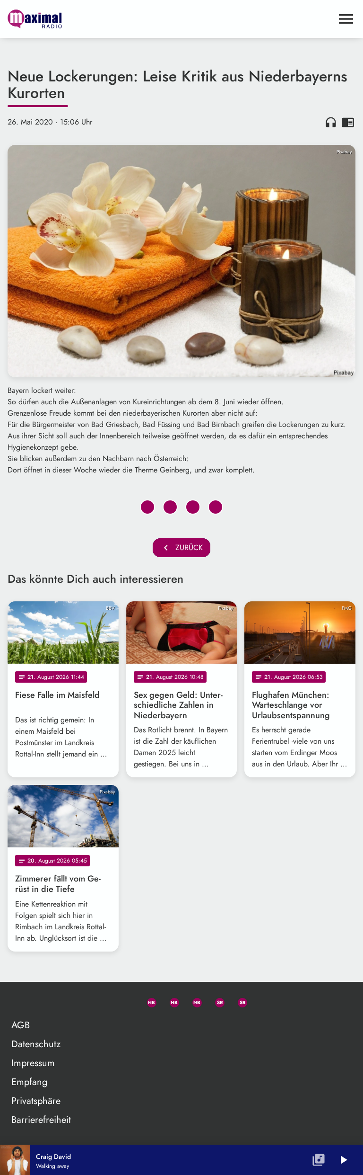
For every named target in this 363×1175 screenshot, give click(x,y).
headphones (330, 122)
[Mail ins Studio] (102, 1000)
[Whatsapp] (147, 1000)
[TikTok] (260, 1000)
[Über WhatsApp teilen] (192, 507)
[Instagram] (192, 1000)
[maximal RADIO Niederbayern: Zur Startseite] (170, 18)
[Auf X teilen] (170, 507)
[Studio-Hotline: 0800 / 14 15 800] (124, 1000)
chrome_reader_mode (347, 122)
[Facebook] (170, 1000)
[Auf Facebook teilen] (147, 507)
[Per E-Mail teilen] (215, 507)
